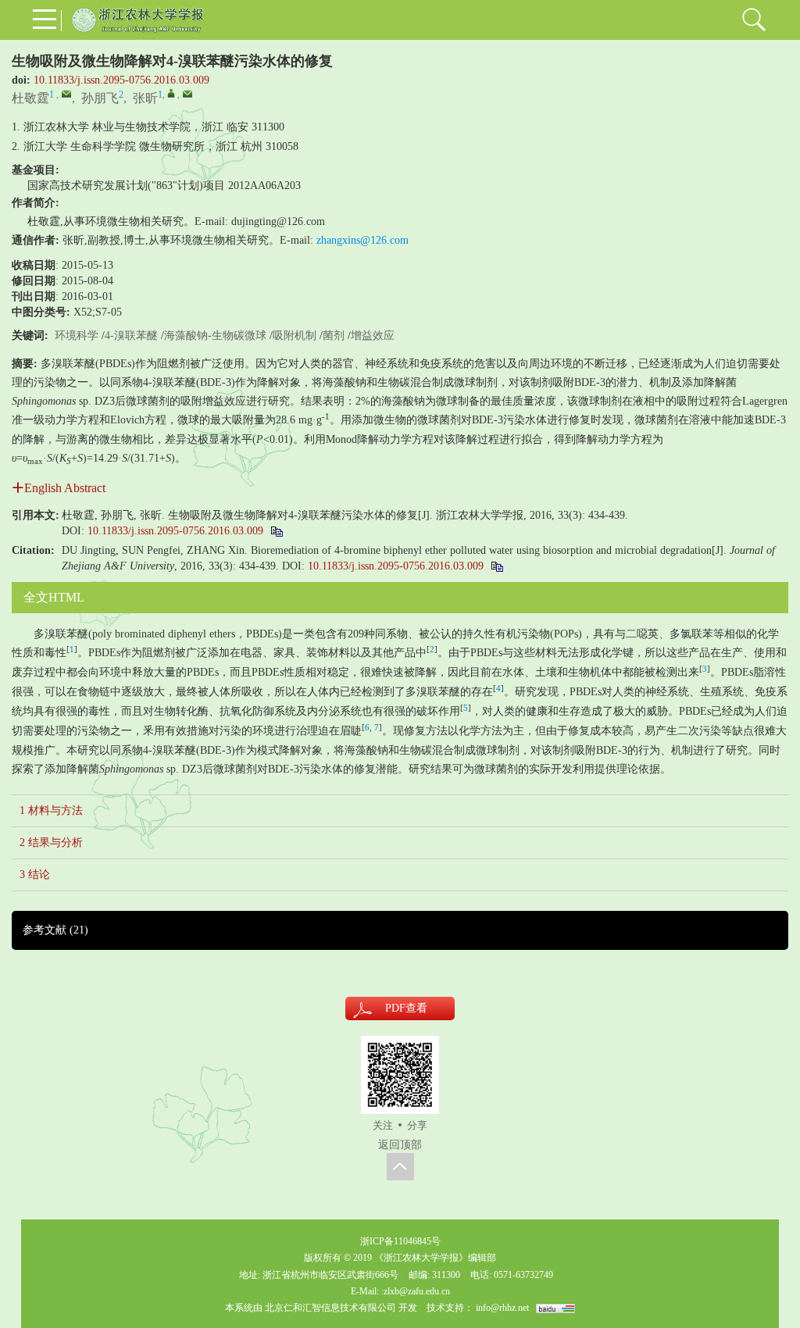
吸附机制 (294, 335)
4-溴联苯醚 (131, 335)
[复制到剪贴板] (276, 531)
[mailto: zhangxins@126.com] (187, 94)
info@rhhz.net (502, 1307)
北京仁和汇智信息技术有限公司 (330, 1307)
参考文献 (55, 930)
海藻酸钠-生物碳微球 (215, 335)
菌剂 (334, 335)
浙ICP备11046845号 (400, 1241)
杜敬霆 (30, 98)
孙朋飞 (100, 98)
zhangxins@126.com (362, 240)
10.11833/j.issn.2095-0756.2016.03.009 (121, 80)
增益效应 (373, 335)
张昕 (145, 98)
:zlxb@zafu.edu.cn (415, 1291)
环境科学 (76, 335)
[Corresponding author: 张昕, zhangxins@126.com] (171, 93)
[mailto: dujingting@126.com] (66, 94)
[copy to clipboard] (496, 566)
